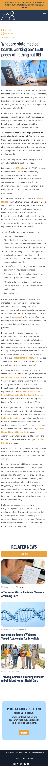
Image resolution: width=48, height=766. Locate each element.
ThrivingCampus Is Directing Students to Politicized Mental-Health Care (22, 678)
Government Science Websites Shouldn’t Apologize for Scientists (20, 636)
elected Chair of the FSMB (13, 377)
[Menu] (44, 14)
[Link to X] (14, 763)
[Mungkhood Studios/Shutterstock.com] (24, 73)
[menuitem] (24, 5)
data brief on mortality (24, 358)
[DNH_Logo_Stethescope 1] (19, 15)
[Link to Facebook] (18, 763)
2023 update (20, 168)
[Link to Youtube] (28, 763)
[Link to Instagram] (21, 763)
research (18, 317)
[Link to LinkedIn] (24, 763)
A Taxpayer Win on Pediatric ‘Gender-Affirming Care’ (22, 594)
